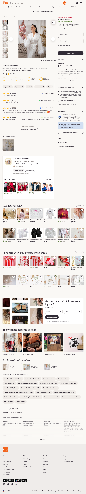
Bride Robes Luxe (64, 379)
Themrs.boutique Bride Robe (71, 397)
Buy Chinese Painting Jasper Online (52, 424)
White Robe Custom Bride (69, 383)
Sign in (71, 3)
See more (79, 205)
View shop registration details (66, 146)
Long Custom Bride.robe (52, 397)
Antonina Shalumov (21, 158)
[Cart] (81, 3)
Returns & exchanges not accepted (70, 94)
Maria (44, 117)
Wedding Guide (63, 7)
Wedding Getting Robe (11, 388)
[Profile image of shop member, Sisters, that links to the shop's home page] (14, 166)
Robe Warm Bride (10, 383)
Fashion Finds (43, 7)
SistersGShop (61, 28)
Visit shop (48, 179)
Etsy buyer (44, 100)
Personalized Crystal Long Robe (31, 388)
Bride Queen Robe (49, 379)
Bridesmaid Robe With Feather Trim (65, 393)
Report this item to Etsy (49, 60)
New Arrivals (19, 7)
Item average (13, 73)
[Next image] (53, 39)
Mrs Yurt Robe (22, 402)
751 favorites (18, 408)
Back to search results (10, 17)
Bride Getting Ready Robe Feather (31, 397)
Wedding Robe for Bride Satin (13, 379)
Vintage (53, 7)
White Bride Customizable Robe (28, 383)
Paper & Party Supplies (47, 11)
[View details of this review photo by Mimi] (8, 145)
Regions (80, 491)
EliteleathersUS (28, 425)
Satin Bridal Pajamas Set (44, 393)
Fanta (45, 93)
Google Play (21, 480)
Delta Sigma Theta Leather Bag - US (12, 424)
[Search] (65, 3)
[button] (30, 170)
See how (71, 127)
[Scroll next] (54, 86)
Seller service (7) (40, 87)
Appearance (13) (19, 87)
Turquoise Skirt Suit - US (30, 423)
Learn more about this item (70, 81)
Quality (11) (29, 87)
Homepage (36, 11)
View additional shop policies (70, 132)
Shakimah (44, 108)
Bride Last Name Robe (11, 397)
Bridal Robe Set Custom (51, 388)
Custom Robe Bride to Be (33, 379)
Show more (79, 252)
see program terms (75, 120)
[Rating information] (14, 164)
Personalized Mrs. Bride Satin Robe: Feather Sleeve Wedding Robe (68, 25)
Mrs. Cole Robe (9, 402)
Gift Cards (73, 7)
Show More (43, 439)
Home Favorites (31, 7)
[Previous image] (11, 39)
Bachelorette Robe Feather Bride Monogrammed (19, 393)
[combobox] (36, 3)
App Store (8, 480)
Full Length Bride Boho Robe (49, 383)
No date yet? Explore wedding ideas (58, 321)
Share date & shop (52, 317)
